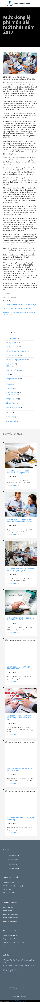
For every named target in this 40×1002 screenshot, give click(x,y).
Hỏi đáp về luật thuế (12, 355)
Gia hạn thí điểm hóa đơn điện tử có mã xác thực (19, 305)
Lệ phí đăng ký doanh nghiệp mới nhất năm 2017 (20, 668)
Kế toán (8, 366)
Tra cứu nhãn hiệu (8, 907)
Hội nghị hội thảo (11, 338)
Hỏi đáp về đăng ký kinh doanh (16, 360)
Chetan (12, 1001)
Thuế (8, 374)
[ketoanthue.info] (21, 3)
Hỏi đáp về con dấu (12, 343)
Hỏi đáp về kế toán (12, 347)
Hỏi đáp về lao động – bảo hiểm (16, 351)
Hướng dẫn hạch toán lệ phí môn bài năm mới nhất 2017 (19, 521)
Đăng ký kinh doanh (12, 379)
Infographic (10, 384)
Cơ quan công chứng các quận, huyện (13, 942)
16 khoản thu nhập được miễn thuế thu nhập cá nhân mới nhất (20, 718)
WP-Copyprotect (20, 1001)
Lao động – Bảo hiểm (13, 370)
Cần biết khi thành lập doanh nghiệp (13, 886)
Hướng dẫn (10, 364)
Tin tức (8, 412)
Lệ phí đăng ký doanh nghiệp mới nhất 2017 (17, 308)
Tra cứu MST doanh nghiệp (10, 914)
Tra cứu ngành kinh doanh (10, 917)
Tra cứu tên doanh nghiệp (10, 921)
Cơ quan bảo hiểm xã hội (10, 939)
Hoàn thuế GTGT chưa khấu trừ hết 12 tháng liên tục (19, 472)
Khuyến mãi (10, 388)
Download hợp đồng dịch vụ (11, 882)
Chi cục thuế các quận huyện (11, 935)
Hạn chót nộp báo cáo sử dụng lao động (20, 818)
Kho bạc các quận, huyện (10, 946)
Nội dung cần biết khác (9, 893)
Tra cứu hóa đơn (7, 910)
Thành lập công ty (12, 392)
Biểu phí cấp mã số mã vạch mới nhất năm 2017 (19, 769)
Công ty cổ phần (11, 394)
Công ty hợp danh (12, 399)
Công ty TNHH (11, 403)
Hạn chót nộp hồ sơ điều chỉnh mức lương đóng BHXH (20, 569)
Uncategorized (11, 421)
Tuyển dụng (10, 417)
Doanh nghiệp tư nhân (13, 407)
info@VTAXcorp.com (13, 971)
